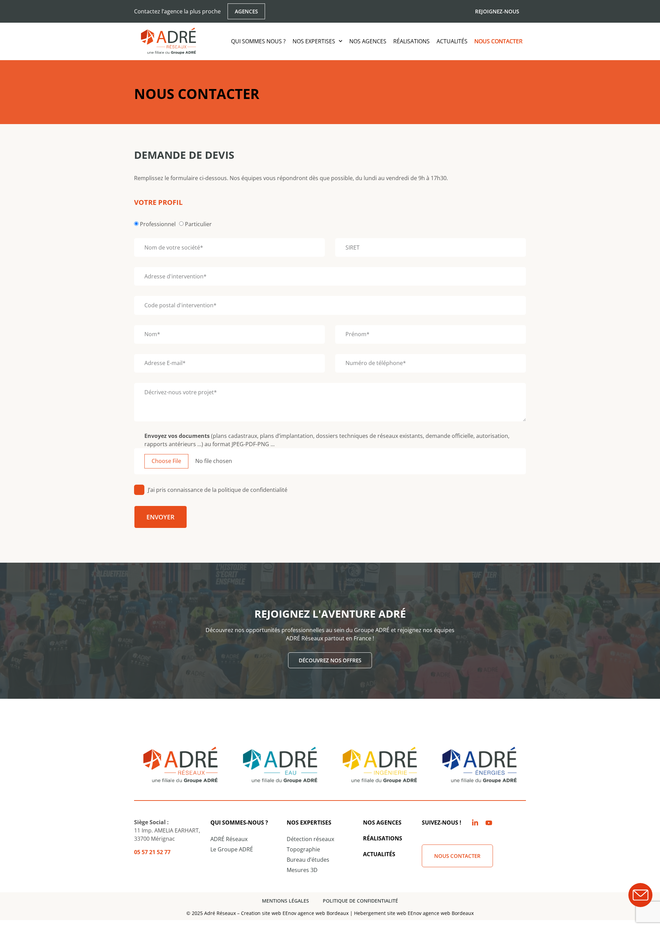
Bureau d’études (308, 859)
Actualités (452, 41)
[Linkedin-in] (475, 823)
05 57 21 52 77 (152, 852)
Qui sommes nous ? (258, 41)
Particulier (198, 224)
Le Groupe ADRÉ (231, 849)
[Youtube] (489, 823)
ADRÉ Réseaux (229, 839)
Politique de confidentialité (360, 900)
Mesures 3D (302, 870)
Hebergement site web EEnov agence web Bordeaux (414, 913)
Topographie (303, 849)
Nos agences (367, 41)
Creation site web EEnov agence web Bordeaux (295, 913)
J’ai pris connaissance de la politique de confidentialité (217, 490)
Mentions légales (285, 900)
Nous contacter (498, 41)
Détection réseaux (310, 839)
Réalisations (411, 41)
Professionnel (158, 224)
